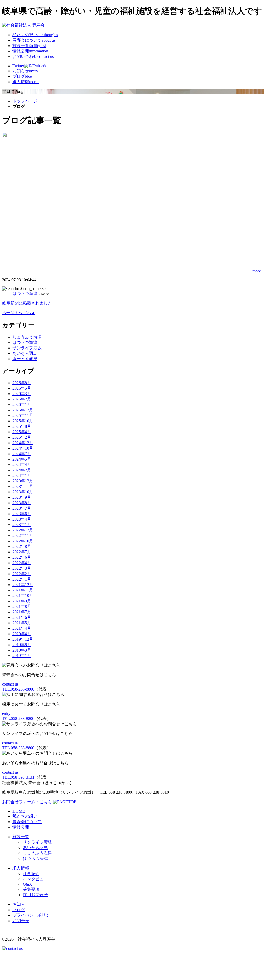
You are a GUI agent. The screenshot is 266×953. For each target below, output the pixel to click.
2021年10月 (22, 595)
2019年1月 (21, 655)
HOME (18, 811)
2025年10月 (22, 421)
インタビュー (35, 879)
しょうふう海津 (27, 337)
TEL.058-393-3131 (18, 777)
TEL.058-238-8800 (18, 689)
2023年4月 (21, 519)
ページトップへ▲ (18, 313)
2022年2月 (21, 573)
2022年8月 (21, 546)
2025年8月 (21, 426)
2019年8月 (21, 644)
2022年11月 (22, 535)
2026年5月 (21, 388)
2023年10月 (22, 492)
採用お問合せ (35, 894)
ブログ (18, 910)
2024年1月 (21, 475)
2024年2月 (21, 470)
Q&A (27, 884)
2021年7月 (21, 612)
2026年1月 (21, 404)
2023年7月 (21, 508)
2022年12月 (22, 530)
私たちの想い (35, 34)
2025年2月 (21, 437)
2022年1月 (21, 579)
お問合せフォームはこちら (27, 802)
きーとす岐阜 (24, 359)
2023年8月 (21, 503)
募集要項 (31, 889)
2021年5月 (21, 623)
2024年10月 (22, 448)
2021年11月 (22, 590)
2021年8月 (21, 606)
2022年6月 (21, 557)
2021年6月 (21, 617)
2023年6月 (21, 513)
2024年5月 (21, 459)
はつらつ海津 (24, 293)
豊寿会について (33, 40)
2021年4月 (21, 628)
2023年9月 (21, 497)
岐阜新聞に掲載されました (27, 303)
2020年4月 (21, 634)
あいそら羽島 (24, 353)
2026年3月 (21, 393)
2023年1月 (21, 524)
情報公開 (30, 51)
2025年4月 (21, 432)
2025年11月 (22, 415)
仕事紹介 (31, 873)
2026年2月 (21, 399)
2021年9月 (21, 601)
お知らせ (20, 904)
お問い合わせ (33, 56)
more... (258, 271)
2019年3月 (21, 650)
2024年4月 (21, 464)
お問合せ (20, 920)
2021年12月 (22, 584)
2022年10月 (22, 541)
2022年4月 (21, 563)
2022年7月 (21, 552)
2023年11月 (22, 486)
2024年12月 (22, 443)
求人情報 (20, 868)
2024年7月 (21, 453)
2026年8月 (21, 382)
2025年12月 (22, 410)
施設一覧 (29, 45)
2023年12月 (22, 481)
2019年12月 (22, 639)
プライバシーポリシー (33, 915)
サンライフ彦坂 (27, 348)
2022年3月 (21, 568)
